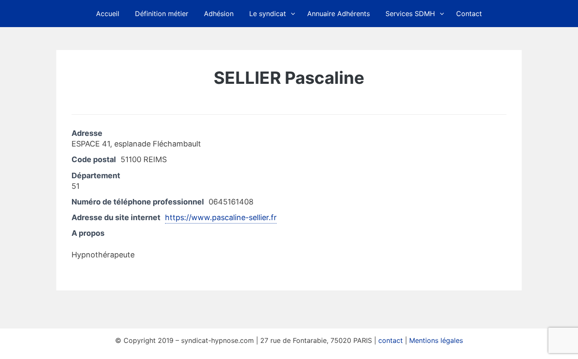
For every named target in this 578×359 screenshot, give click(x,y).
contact (390, 340)
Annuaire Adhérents (338, 13)
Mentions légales (436, 340)
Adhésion (219, 13)
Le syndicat (267, 13)
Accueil (107, 13)
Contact (469, 13)
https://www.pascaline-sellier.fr (221, 217)
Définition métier (161, 13)
